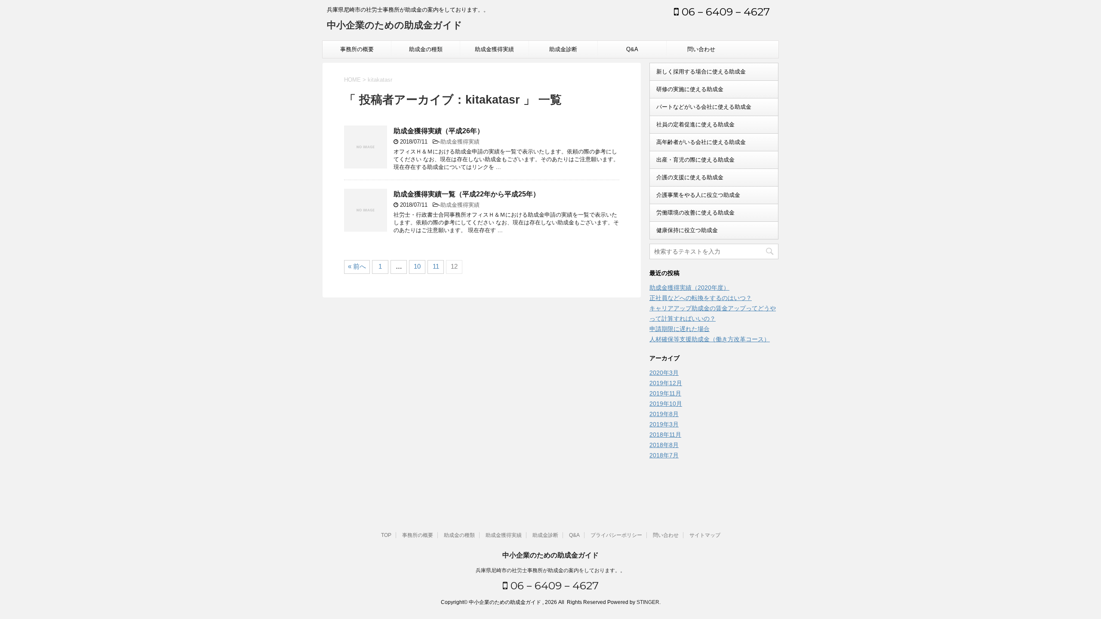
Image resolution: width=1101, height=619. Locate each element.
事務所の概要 (357, 49)
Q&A (632, 49)
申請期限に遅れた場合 (679, 328)
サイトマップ (704, 535)
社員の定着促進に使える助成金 (695, 124)
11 (436, 266)
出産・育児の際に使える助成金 (695, 159)
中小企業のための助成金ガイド (394, 25)
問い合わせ (701, 49)
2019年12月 (665, 383)
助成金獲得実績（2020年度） (689, 287)
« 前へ (357, 266)
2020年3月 (664, 372)
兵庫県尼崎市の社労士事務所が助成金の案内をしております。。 (550, 570)
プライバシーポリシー (616, 535)
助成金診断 (563, 49)
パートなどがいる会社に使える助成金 (703, 107)
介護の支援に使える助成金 (689, 177)
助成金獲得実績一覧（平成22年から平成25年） (467, 194)
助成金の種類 (426, 49)
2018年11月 (665, 434)
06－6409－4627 (724, 11)
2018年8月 (664, 444)
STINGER (648, 602)
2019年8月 (664, 414)
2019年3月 (664, 424)
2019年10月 (665, 403)
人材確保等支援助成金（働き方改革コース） (709, 339)
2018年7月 (664, 455)
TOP (386, 535)
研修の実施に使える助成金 (689, 89)
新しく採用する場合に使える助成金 (701, 71)
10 (417, 266)
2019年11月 (665, 393)
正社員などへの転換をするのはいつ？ (700, 297)
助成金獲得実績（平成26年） (439, 131)
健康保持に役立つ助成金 (687, 230)
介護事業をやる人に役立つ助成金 (698, 195)
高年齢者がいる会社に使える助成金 (701, 142)
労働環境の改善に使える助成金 (695, 212)
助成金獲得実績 (494, 49)
